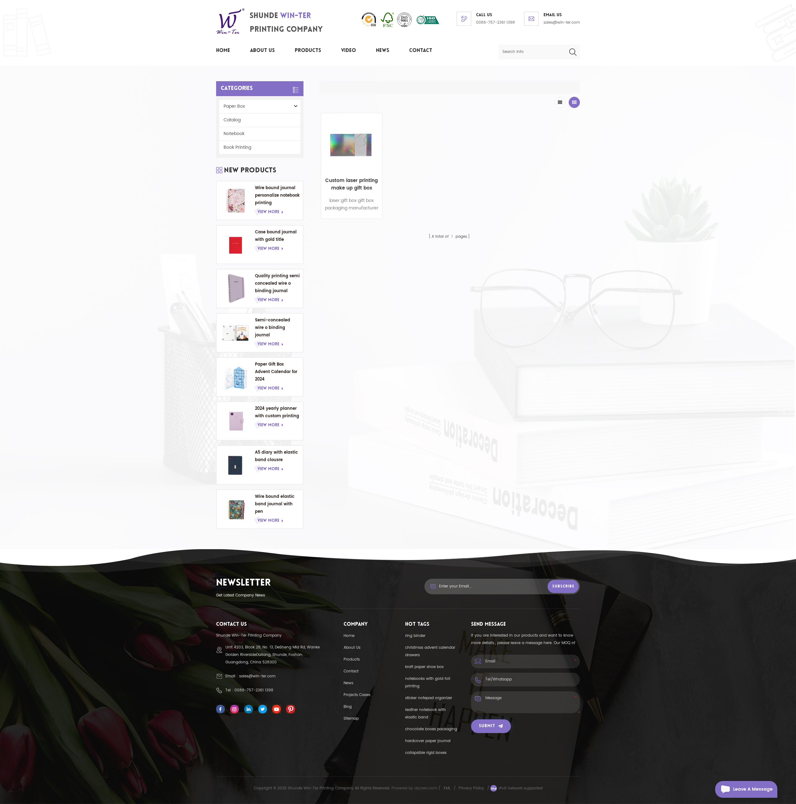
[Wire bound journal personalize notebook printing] (236, 201)
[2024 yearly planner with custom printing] (236, 421)
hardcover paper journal (428, 741)
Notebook (234, 133)
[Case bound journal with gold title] (236, 245)
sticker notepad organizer (428, 698)
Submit (487, 726)
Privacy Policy (471, 788)
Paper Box (234, 106)
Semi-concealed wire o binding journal (272, 328)
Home (223, 50)
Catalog (232, 120)
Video (348, 50)
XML (447, 788)
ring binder (415, 636)
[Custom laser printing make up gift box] (352, 144)
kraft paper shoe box (424, 667)
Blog (348, 707)
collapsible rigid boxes (426, 753)
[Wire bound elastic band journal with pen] (236, 509)
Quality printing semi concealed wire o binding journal (277, 283)
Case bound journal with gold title (276, 236)
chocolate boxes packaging (431, 729)
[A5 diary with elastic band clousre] (236, 465)
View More (268, 212)
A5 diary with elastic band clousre (276, 456)
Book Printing (237, 147)
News (382, 50)
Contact (420, 50)
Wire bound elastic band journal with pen (274, 504)
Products (308, 50)
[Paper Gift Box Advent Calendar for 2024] (236, 377)
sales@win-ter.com (562, 23)
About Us (262, 50)
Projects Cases (357, 695)
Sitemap (351, 719)
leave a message (753, 789)
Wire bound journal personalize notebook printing (277, 195)
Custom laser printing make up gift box (351, 184)
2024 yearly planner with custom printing (277, 412)
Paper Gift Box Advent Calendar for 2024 (276, 372)
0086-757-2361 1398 (495, 23)
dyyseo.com (426, 788)
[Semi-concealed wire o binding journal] (236, 333)
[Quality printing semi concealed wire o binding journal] (236, 289)
